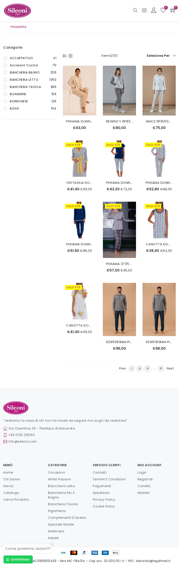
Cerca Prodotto (16, 499)
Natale (53, 538)
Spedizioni (101, 493)
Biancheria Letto (61, 486)
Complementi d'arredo (67, 517)
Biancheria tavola (63, 504)
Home (8, 472)
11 (161, 368)
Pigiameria (57, 511)
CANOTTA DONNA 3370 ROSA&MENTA (79, 325)
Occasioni (56, 472)
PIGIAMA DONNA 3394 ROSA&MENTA (119, 182)
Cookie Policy (104, 506)
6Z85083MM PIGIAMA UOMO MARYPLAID (119, 342)
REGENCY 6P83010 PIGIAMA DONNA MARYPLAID (119, 121)
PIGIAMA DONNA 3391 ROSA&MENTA (159, 182)
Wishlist (144, 493)
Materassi (56, 531)
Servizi (8, 486)
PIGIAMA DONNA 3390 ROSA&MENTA (79, 244)
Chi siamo (11, 479)
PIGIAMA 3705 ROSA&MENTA (119, 263)
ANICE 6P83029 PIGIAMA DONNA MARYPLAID (159, 121)
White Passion (59, 479)
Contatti (99, 472)
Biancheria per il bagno (61, 495)
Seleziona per (158, 55)
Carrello (144, 486)
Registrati (145, 479)
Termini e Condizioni (109, 479)
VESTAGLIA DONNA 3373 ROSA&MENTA (79, 182)
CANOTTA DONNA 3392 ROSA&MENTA (159, 244)
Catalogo (11, 493)
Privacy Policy (104, 499)
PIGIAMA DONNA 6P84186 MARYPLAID (79, 121)
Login (142, 472)
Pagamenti (102, 486)
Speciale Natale (61, 524)
